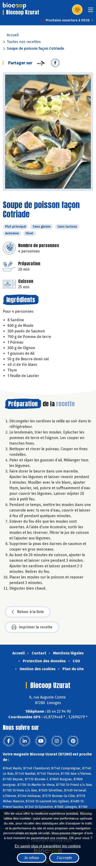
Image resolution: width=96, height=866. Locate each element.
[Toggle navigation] (90, 11)
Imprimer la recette (35, 627)
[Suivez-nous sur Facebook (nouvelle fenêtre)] (8, 741)
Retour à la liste (30, 612)
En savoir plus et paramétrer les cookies (48, 846)
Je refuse (31, 858)
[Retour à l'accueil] (14, 5)
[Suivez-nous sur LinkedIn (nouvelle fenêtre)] (25, 741)
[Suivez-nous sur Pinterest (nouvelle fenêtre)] (73, 741)
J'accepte (64, 858)
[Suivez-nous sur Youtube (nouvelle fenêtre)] (41, 741)
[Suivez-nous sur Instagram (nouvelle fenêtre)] (57, 741)
